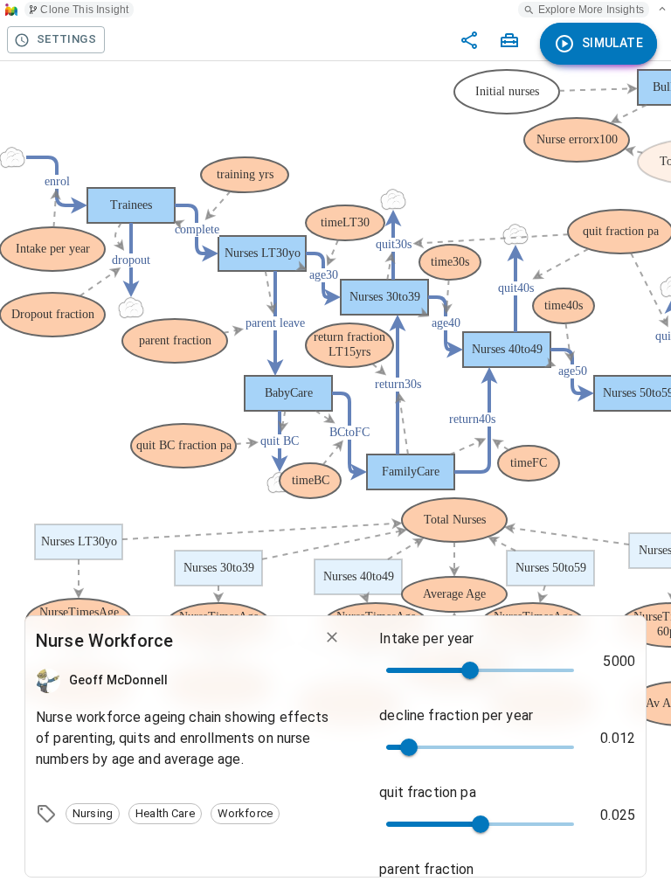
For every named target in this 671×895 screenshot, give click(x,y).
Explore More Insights (591, 9)
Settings (66, 38)
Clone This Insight (84, 9)
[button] (93, 813)
